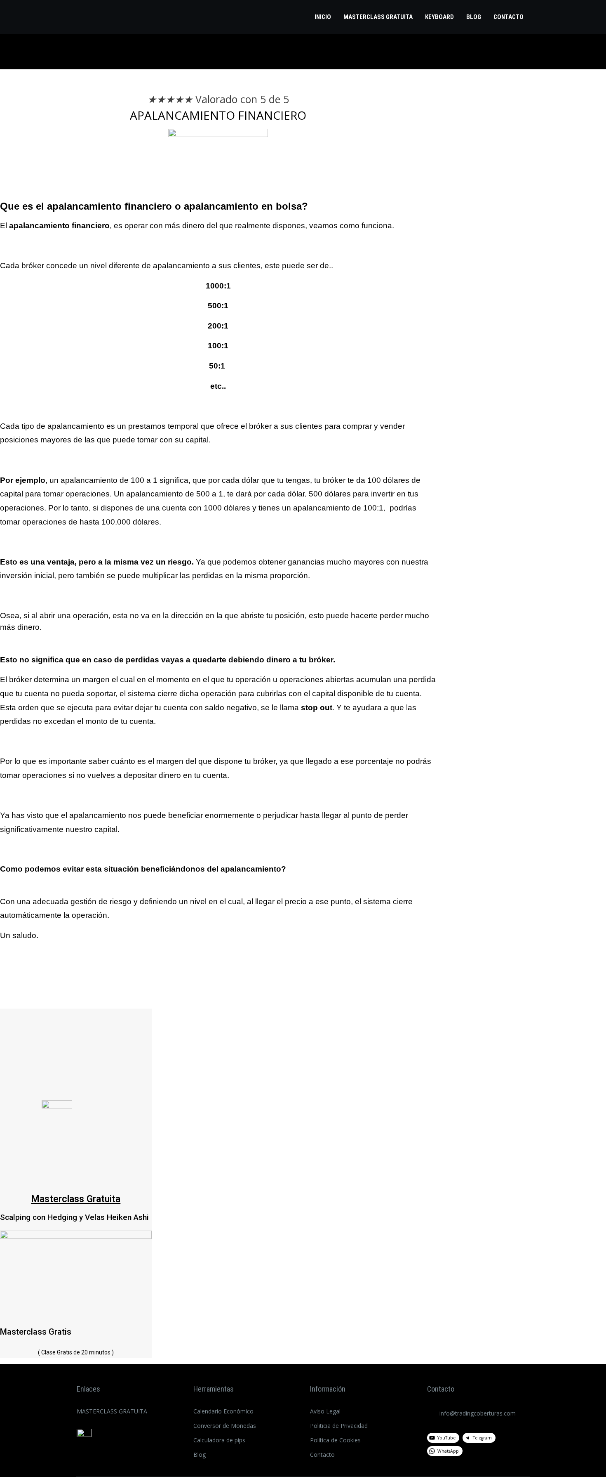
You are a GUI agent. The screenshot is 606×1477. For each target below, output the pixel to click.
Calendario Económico (223, 1411)
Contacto (508, 17)
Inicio (323, 17)
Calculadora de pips (219, 1440)
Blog (473, 17)
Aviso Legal (325, 1411)
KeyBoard (439, 17)
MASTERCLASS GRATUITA (378, 17)
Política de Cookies (335, 1440)
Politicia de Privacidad (339, 1426)
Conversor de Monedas (224, 1426)
